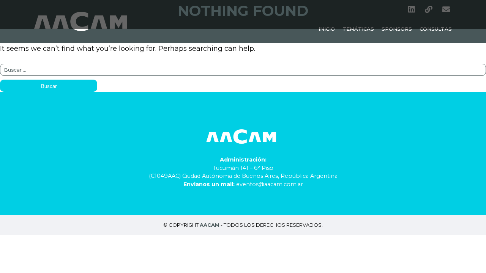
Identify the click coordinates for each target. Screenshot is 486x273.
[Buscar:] (243, 69)
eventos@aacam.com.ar (269, 184)
